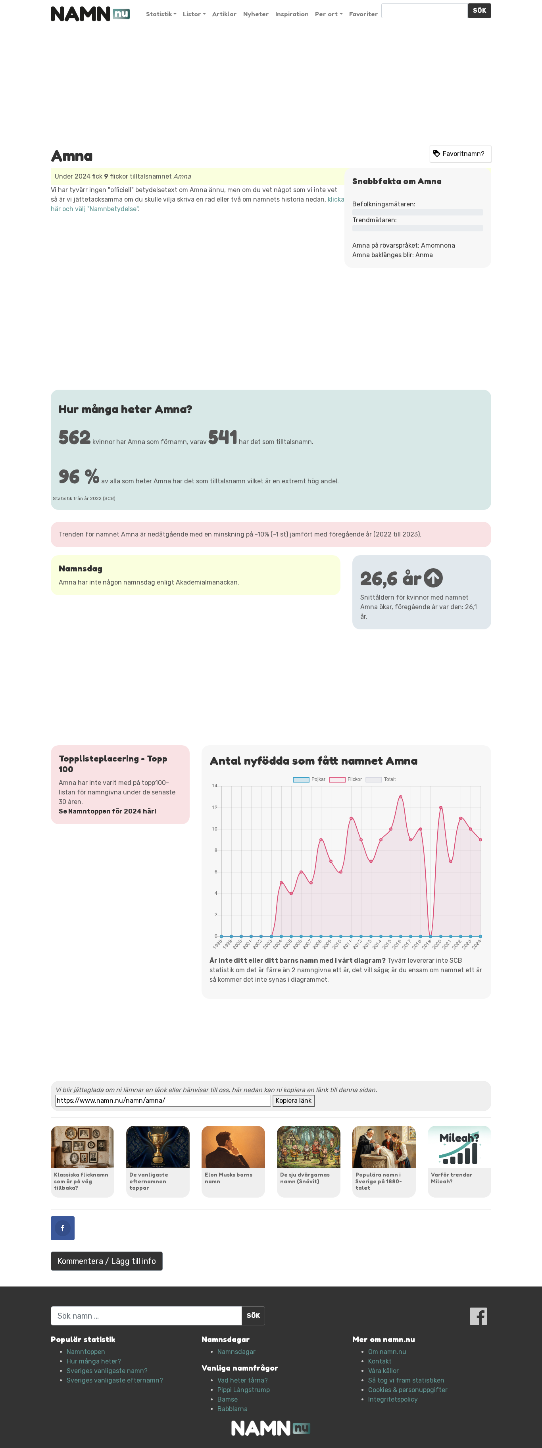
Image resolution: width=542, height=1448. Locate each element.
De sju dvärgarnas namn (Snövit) (305, 1178)
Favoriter (363, 14)
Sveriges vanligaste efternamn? (115, 1380)
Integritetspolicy (393, 1399)
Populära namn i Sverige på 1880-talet (379, 1181)
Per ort (326, 14)
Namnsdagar (236, 1352)
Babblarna (232, 1409)
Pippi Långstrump (243, 1390)
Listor (192, 14)
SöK (479, 10)
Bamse (227, 1399)
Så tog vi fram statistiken (406, 1380)
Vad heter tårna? (242, 1380)
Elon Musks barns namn (228, 1178)
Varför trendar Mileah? (451, 1178)
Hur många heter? (94, 1361)
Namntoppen (86, 1352)
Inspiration (292, 14)
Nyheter (256, 14)
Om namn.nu (387, 1352)
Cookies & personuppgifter (408, 1390)
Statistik (159, 14)
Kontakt (380, 1361)
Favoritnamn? (463, 154)
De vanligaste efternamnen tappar (148, 1181)
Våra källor (383, 1371)
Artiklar (224, 14)
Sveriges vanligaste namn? (107, 1371)
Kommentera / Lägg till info (107, 1261)
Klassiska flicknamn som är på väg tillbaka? (81, 1181)
